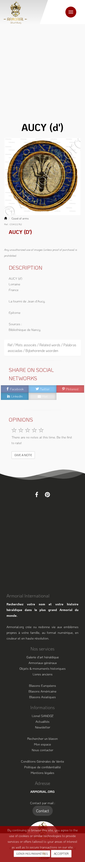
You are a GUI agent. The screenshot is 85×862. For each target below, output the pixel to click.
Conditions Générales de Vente (42, 761)
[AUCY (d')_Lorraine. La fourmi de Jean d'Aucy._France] (42, 177)
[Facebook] (36, 494)
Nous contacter (42, 750)
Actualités (42, 721)
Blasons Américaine (42, 691)
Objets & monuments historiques (42, 668)
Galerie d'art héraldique (42, 657)
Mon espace (42, 744)
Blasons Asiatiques (42, 697)
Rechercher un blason (42, 738)
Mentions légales (42, 772)
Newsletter (42, 727)
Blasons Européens (42, 685)
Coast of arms (20, 218)
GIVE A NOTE (23, 455)
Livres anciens (43, 674)
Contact (42, 810)
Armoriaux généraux (43, 663)
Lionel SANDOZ (42, 716)
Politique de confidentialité (42, 767)
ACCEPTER (61, 853)
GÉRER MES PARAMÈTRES (32, 853)
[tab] (42, 348)
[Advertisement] (42, 69)
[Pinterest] (47, 494)
